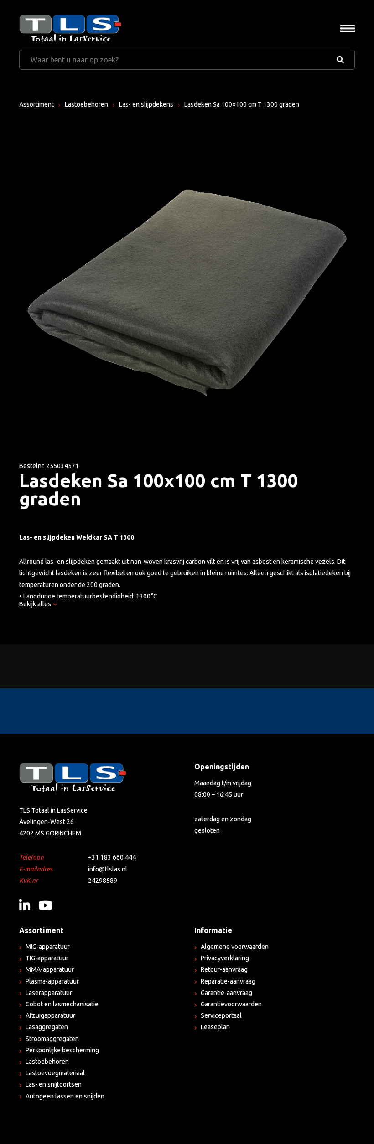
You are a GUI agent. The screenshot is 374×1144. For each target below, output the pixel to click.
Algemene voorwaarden (235, 946)
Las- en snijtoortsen (54, 1084)
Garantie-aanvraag (226, 992)
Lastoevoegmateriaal (55, 1073)
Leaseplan (215, 1027)
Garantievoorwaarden (231, 1004)
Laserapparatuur (49, 992)
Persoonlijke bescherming (62, 1050)
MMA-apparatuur (50, 969)
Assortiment (36, 104)
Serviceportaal (221, 1015)
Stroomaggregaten (52, 1038)
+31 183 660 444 (112, 857)
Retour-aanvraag (224, 969)
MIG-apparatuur (48, 946)
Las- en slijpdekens (146, 104)
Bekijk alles (35, 604)
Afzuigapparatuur (50, 1015)
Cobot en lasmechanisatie (62, 1004)
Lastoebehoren (86, 104)
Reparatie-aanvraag (228, 981)
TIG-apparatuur (47, 958)
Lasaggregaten (47, 1027)
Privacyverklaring (225, 958)
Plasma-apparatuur (52, 981)
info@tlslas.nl (107, 869)
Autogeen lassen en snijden (65, 1096)
